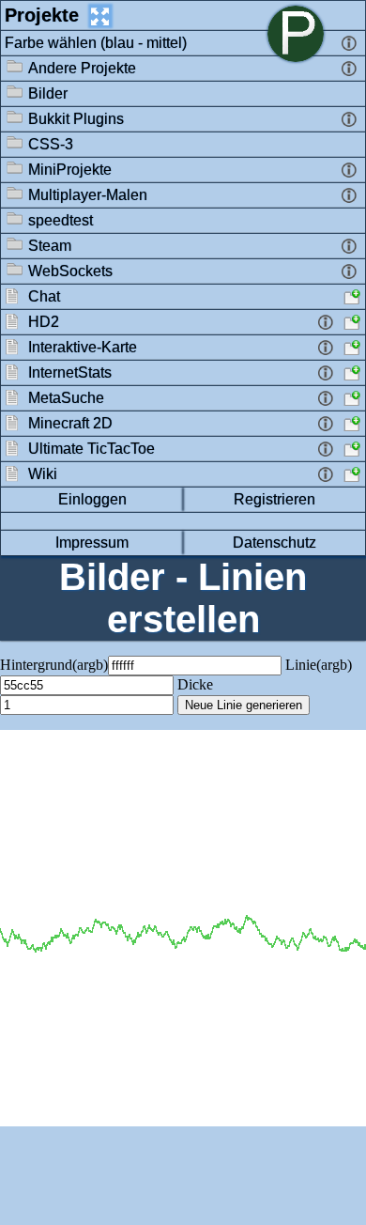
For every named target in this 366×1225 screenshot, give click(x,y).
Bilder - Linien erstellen (183, 598)
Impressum (92, 542)
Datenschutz (274, 542)
